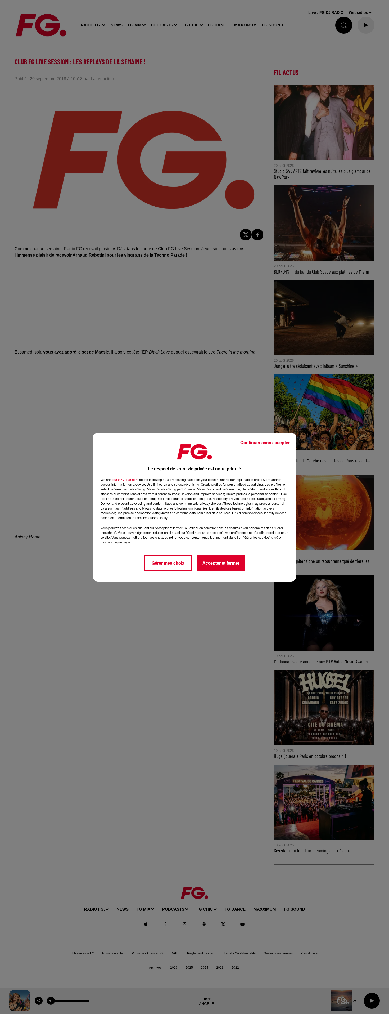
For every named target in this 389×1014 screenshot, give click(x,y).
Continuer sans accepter (265, 442)
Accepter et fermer (220, 563)
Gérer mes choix (168, 563)
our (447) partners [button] (125, 479)
